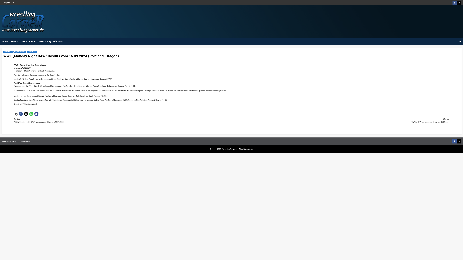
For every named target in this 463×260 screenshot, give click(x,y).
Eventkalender (29, 41)
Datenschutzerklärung (10, 141)
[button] (460, 41)
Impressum (25, 141)
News (13, 41)
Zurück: (39, 120)
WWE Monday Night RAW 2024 (14, 52)
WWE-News (32, 52)
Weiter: (430, 120)
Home (5, 41)
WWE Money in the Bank (51, 41)
